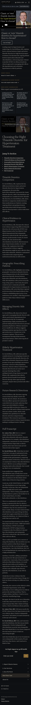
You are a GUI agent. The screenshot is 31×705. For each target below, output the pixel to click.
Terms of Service (5, 701)
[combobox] (15, 6)
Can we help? (7, 42)
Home (2, 29)
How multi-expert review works (10, 82)
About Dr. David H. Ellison (8, 75)
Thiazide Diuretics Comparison (13, 158)
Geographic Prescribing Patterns (14, 162)
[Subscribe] (26, 656)
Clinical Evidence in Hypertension (14, 160)
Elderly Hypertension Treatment (14, 166)
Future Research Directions (12, 168)
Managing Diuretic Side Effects (13, 164)
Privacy (3, 699)
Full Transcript (8, 171)
